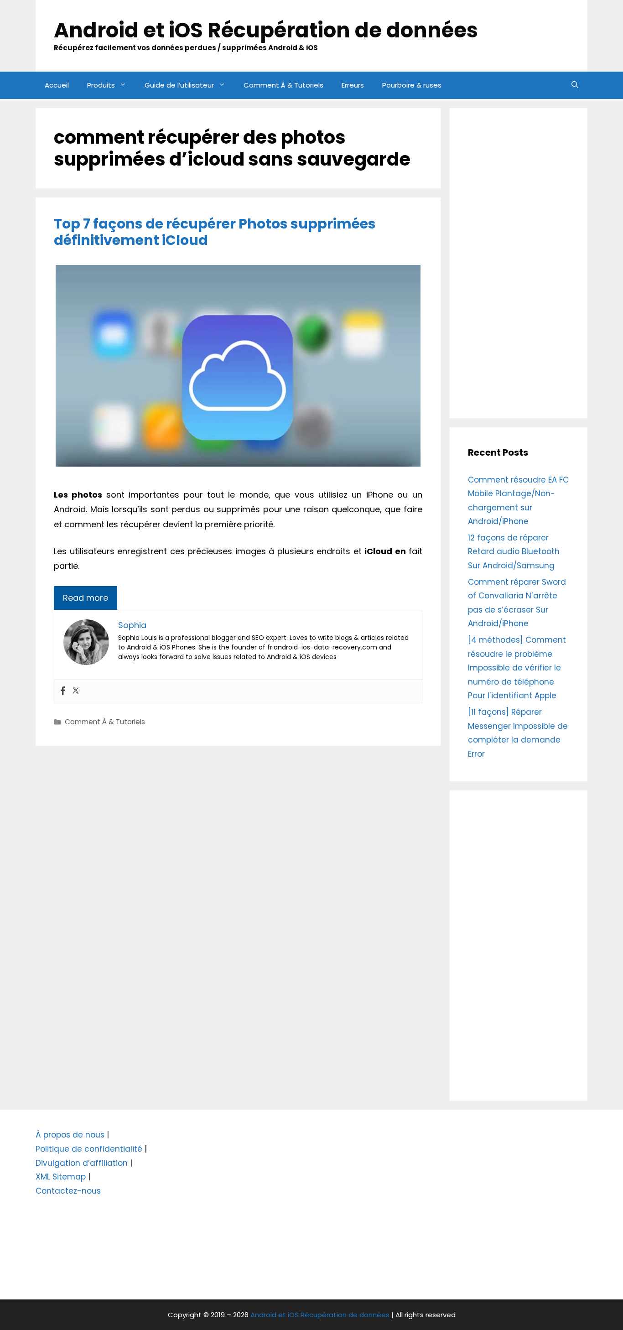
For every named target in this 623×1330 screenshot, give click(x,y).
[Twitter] (76, 691)
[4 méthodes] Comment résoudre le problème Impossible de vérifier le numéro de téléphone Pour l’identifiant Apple (517, 667)
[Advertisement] (519, 263)
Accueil (57, 85)
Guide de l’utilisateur (179, 85)
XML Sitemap (61, 1176)
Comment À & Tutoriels (283, 85)
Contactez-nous (68, 1190)
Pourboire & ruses (411, 85)
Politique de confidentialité (89, 1148)
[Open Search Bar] (574, 85)
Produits (101, 85)
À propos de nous (70, 1134)
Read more (85, 597)
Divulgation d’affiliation (82, 1163)
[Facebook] (63, 691)
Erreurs (353, 85)
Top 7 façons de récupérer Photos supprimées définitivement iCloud (215, 232)
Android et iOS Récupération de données (266, 30)
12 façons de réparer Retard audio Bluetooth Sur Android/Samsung (514, 551)
